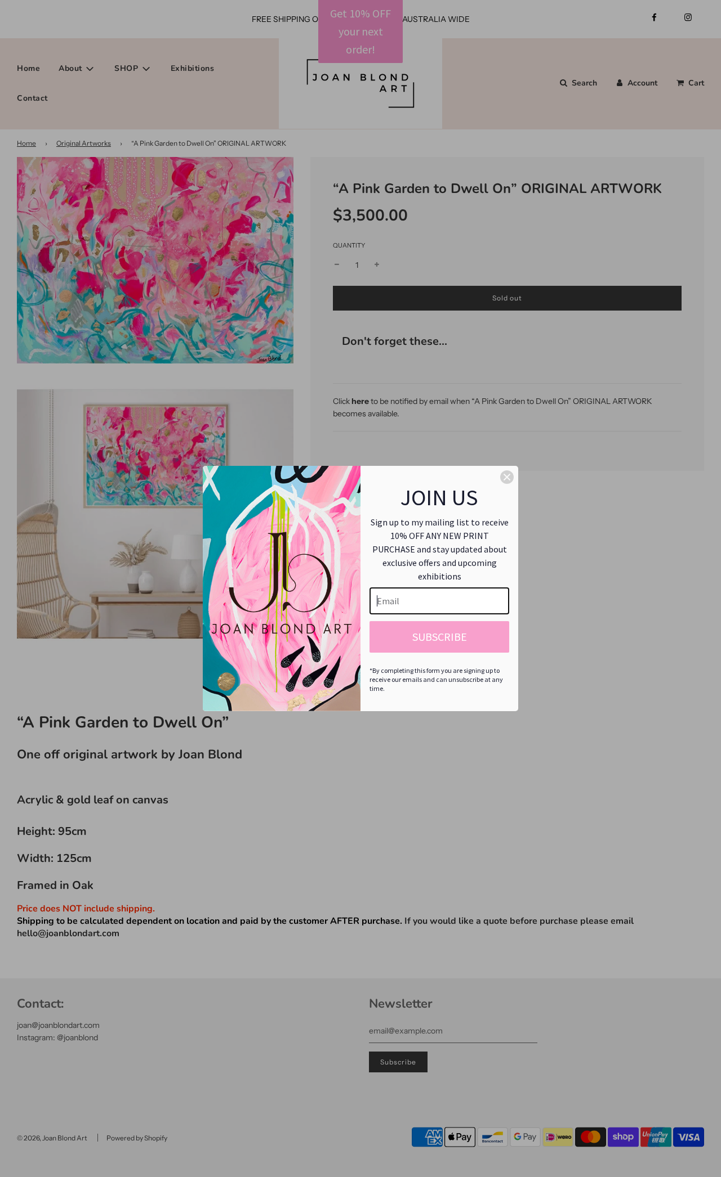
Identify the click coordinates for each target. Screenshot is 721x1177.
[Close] (507, 477)
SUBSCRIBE (439, 637)
